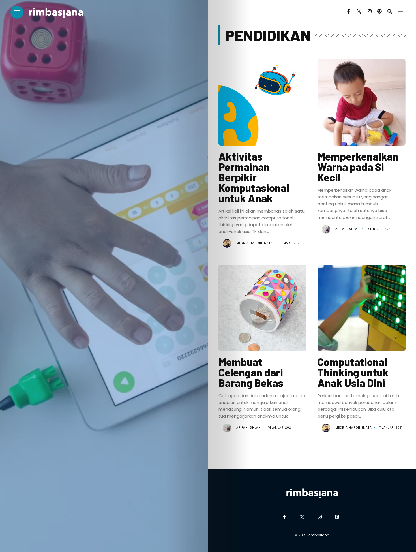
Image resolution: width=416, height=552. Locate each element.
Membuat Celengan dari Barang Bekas (250, 372)
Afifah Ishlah (347, 229)
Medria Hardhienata (254, 243)
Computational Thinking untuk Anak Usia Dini (353, 372)
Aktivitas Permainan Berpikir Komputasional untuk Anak (253, 177)
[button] (262, 107)
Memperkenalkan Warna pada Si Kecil (358, 166)
